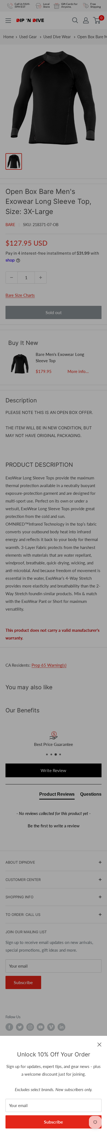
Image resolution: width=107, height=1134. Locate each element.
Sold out (54, 312)
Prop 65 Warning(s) (49, 665)
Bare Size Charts (20, 295)
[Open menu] (8, 20)
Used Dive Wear (57, 36)
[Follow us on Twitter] (20, 1027)
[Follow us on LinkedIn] (61, 1027)
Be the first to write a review (54, 825)
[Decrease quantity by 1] (11, 277)
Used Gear (28, 36)
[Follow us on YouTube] (40, 1027)
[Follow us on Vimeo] (51, 1027)
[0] (97, 20)
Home (8, 36)
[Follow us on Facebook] (9, 1027)
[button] (53, 825)
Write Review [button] (53, 770)
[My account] (86, 20)
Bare (10, 224)
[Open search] (75, 20)
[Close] (99, 1044)
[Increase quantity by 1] (40, 277)
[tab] (57, 795)
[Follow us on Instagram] (30, 1027)
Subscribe (53, 1121)
